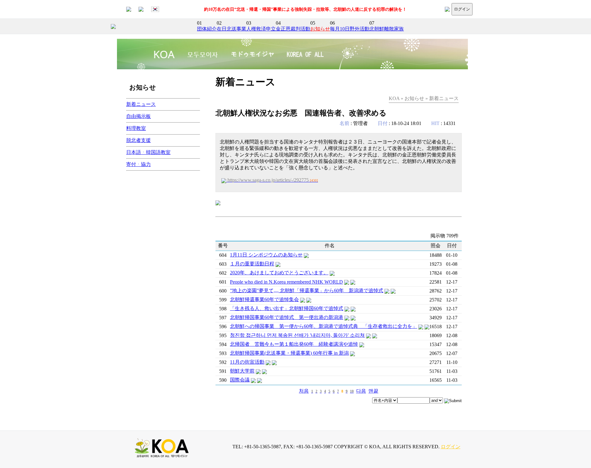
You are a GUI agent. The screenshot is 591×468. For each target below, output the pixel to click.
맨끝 (373, 390)
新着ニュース (141, 104)
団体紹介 (207, 28)
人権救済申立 (261, 28)
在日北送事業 (231, 28)
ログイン (462, 9)
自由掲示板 (138, 116)
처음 (304, 390)
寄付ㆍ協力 (138, 164)
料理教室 (136, 128)
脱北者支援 (138, 140)
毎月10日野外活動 (349, 28)
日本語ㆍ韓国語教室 (148, 152)
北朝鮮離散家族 (386, 28)
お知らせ (320, 28)
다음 (361, 390)
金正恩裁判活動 (293, 28)
